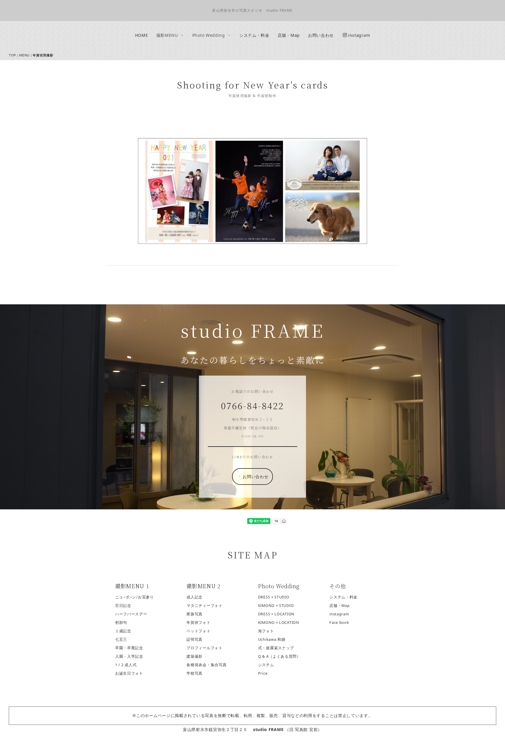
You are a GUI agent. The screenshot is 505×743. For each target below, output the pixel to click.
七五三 (121, 639)
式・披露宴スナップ (276, 647)
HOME (141, 35)
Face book (339, 622)
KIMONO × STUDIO (276, 605)
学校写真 (194, 673)
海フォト (266, 631)
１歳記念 (123, 631)
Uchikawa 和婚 (272, 639)
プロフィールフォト (204, 647)
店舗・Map (289, 35)
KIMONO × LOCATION (278, 622)
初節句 (121, 622)
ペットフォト (198, 631)
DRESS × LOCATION (276, 614)
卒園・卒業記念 (129, 647)
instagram (359, 35)
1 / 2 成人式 (125, 664)
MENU (24, 55)
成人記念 (194, 597)
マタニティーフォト (204, 605)
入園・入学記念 (129, 656)
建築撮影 (194, 656)
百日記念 (123, 605)
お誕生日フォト (129, 673)
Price (263, 673)
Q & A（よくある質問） (279, 656)
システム (266, 664)
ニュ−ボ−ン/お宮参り (134, 597)
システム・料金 (254, 35)
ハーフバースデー (131, 614)
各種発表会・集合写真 (206, 664)
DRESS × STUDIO (273, 597)
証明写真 (194, 639)
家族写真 (194, 614)
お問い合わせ (321, 35)
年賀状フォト (198, 622)
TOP (12, 55)
